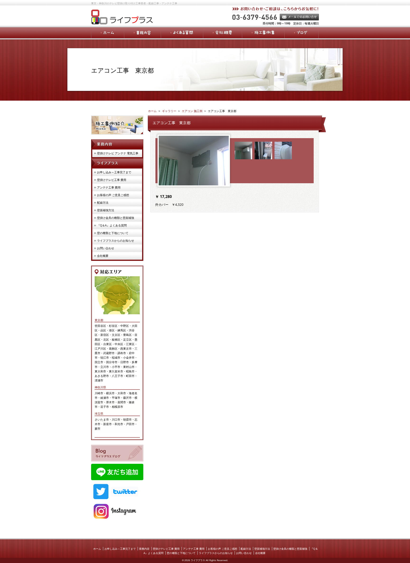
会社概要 (102, 256)
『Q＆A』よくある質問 (112, 225)
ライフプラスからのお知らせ (115, 241)
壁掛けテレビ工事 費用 (111, 180)
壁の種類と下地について (112, 233)
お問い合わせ (105, 248)
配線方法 (102, 203)
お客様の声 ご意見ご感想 (113, 195)
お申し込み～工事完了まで (114, 172)
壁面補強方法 (105, 210)
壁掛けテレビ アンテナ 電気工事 (117, 153)
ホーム (97, 548)
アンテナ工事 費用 (109, 187)
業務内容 (144, 548)
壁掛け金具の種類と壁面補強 (115, 218)
